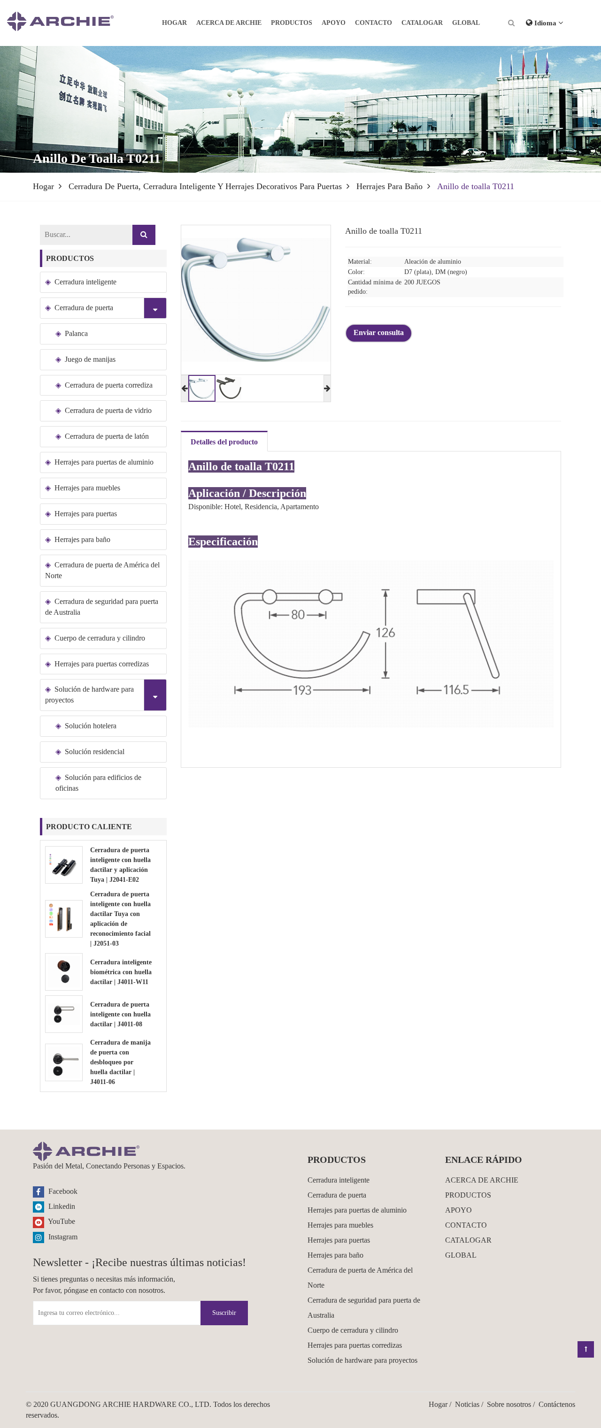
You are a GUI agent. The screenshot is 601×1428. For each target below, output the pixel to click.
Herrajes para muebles (87, 488)
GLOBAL (466, 22)
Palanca (76, 333)
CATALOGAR (422, 22)
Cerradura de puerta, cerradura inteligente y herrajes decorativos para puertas (205, 186)
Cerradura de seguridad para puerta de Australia (101, 606)
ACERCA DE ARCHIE (229, 22)
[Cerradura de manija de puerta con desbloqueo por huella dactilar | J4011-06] (64, 1061)
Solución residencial (94, 752)
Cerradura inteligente (85, 282)
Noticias (467, 1404)
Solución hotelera (90, 726)
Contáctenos (557, 1404)
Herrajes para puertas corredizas (101, 664)
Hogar (174, 22)
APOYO (334, 22)
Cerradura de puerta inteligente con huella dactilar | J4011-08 (120, 1014)
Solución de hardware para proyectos (89, 694)
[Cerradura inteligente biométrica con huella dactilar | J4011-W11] (64, 971)
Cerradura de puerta (83, 308)
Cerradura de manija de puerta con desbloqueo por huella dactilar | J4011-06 (120, 1062)
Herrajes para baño (389, 186)
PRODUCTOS (291, 22)
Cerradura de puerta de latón (107, 436)
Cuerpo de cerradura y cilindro (99, 638)
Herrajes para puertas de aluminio (104, 462)
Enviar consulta (379, 332)
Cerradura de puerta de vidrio (108, 410)
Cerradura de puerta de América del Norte (102, 570)
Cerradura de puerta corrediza (109, 385)
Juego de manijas (90, 359)
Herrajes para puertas (85, 514)
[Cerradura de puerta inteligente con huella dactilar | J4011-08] (64, 1013)
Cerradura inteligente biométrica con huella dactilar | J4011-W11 (121, 972)
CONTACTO (373, 22)
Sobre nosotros (509, 1404)
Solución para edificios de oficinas (98, 782)
